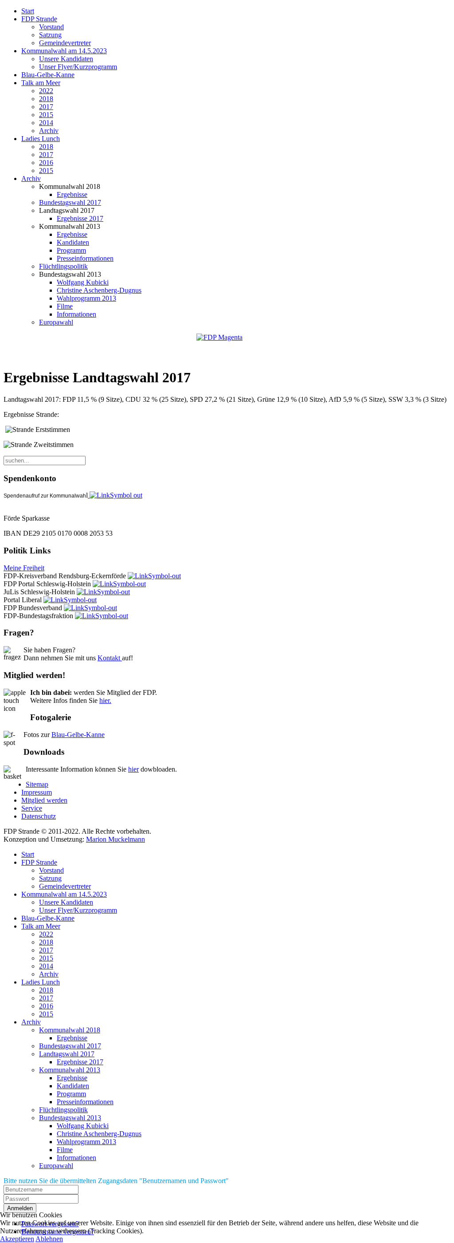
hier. (105, 700)
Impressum (36, 792)
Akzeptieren (17, 1239)
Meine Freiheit (24, 568)
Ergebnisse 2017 (80, 218)
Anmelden (20, 1208)
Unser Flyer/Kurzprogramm (78, 67)
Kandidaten (73, 242)
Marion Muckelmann (115, 839)
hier (133, 769)
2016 (46, 162)
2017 (46, 106)
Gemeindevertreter (65, 43)
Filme (65, 306)
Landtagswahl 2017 (66, 1054)
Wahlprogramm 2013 (86, 298)
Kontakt (110, 658)
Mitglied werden (44, 800)
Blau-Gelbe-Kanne (47, 74)
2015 (46, 114)
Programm (71, 250)
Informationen (76, 314)
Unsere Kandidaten (66, 59)
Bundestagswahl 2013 (70, 1117)
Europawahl (56, 322)
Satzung (50, 35)
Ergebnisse (72, 194)
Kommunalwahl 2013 (69, 1070)
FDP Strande (39, 19)
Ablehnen (49, 1239)
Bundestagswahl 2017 (70, 202)
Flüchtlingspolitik (63, 266)
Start (27, 11)
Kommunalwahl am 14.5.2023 (64, 51)
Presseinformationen (85, 258)
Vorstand (51, 27)
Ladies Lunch (40, 138)
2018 (46, 98)
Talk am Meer (40, 82)
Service (31, 808)
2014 (46, 122)
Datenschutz (38, 816)
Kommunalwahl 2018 (69, 1030)
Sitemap (37, 784)
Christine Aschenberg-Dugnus (99, 290)
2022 (46, 90)
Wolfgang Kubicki (83, 282)
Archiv (49, 130)
